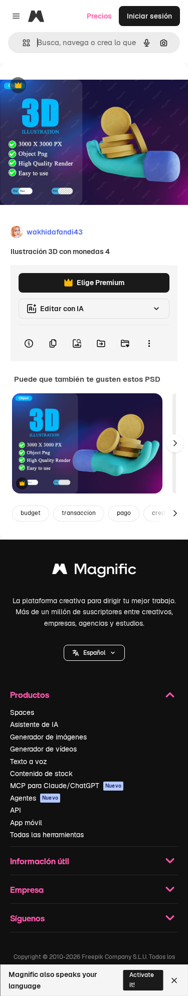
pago (124, 513)
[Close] (174, 980)
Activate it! (141, 979)
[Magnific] (94, 571)
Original (64, 86)
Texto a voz (28, 761)
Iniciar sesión (149, 16)
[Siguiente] (175, 443)
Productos (29, 694)
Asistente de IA (34, 724)
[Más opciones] (149, 343)
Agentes (34, 798)
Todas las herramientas (47, 834)
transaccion (79, 513)
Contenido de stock (41, 773)
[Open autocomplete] (22, 43)
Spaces (22, 712)
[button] (94, 653)
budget (31, 513)
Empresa (27, 889)
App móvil (26, 822)
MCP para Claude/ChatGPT (65, 785)
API (15, 810)
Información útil (39, 861)
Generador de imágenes (48, 736)
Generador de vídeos (43, 749)
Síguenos (27, 918)
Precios (99, 16)
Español (94, 653)
